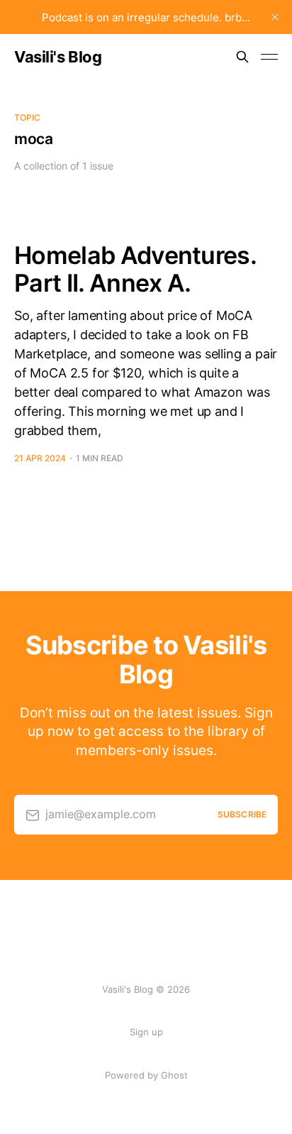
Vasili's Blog (57, 57)
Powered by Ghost (146, 1075)
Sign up (146, 1031)
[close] (275, 17)
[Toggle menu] (269, 56)
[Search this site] (242, 56)
